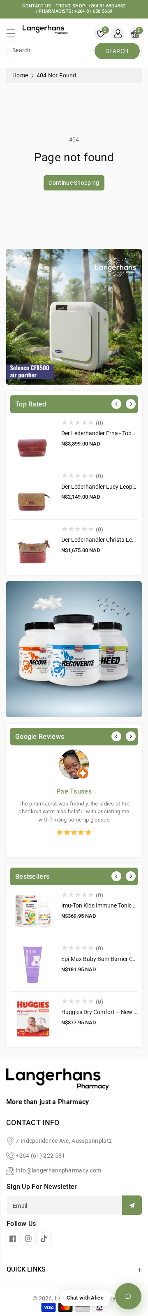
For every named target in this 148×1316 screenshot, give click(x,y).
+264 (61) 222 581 (40, 1155)
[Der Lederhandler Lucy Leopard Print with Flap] (32, 492)
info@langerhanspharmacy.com (58, 1170)
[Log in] (118, 33)
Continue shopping (74, 182)
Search (117, 51)
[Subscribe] (132, 1205)
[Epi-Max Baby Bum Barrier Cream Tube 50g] (32, 964)
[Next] (131, 404)
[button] (14, 35)
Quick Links (26, 1269)
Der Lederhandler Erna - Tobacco (102, 433)
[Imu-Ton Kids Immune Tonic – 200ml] (32, 911)
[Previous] (116, 404)
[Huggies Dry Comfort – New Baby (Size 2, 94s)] (32, 1018)
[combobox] (51, 51)
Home (20, 75)
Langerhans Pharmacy (85, 1298)
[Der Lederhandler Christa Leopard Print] (32, 546)
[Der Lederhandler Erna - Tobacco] (32, 439)
